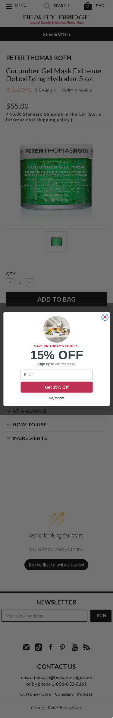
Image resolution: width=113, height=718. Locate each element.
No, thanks (56, 398)
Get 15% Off (56, 387)
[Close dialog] (105, 317)
